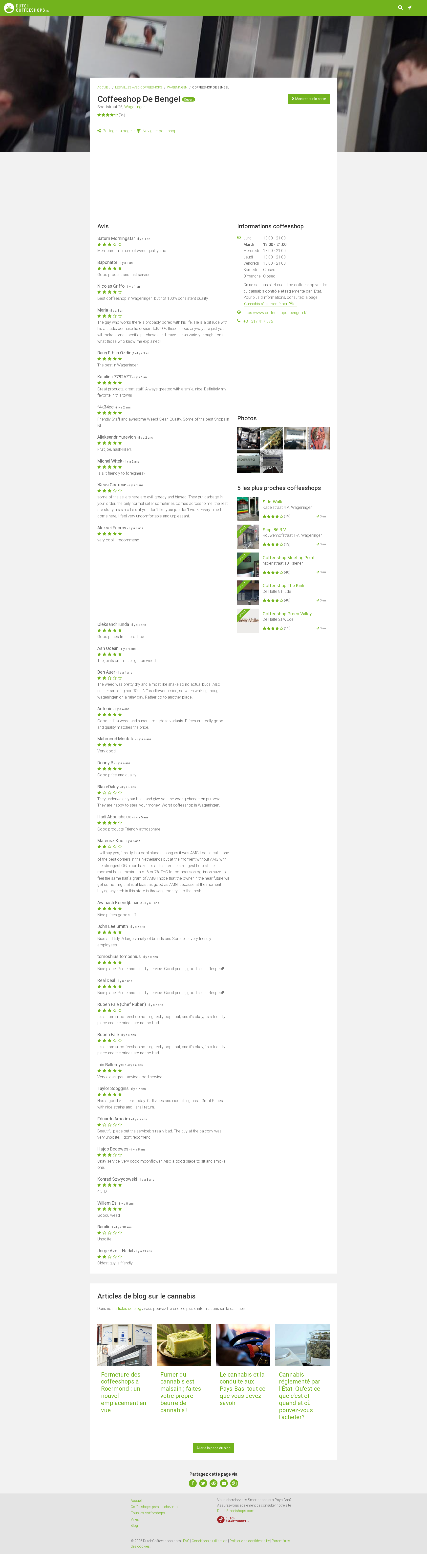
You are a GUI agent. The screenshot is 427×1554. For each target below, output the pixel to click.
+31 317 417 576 (258, 321)
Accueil (103, 87)
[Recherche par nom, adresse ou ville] (400, 8)
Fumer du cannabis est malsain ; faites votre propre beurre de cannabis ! (180, 1392)
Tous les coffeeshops (148, 1513)
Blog (134, 1526)
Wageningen (177, 87)
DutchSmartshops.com (235, 1511)
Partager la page (117, 130)
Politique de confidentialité (250, 1541)
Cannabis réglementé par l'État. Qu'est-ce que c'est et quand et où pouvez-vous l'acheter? (299, 1396)
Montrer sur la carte (310, 99)
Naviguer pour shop (159, 130)
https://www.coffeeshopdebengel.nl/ (274, 312)
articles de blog (128, 1308)
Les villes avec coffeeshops (138, 87)
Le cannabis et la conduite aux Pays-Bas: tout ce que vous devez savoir (242, 1388)
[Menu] (419, 7)
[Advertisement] (213, 179)
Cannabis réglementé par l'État (270, 303)
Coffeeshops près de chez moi (154, 1507)
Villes (135, 1519)
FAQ (186, 1541)
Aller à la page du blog (213, 1448)
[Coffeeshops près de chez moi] (409, 8)
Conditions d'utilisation (209, 1541)
